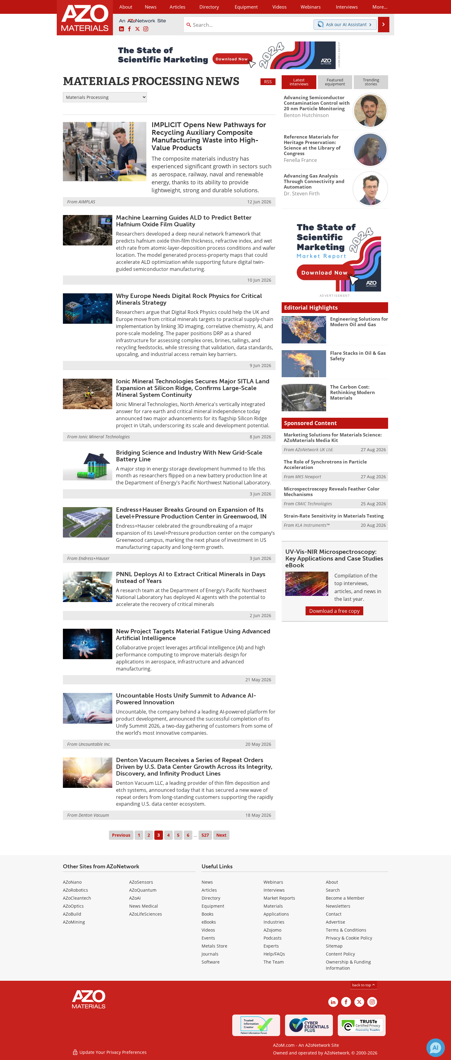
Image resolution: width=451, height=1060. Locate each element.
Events (208, 938)
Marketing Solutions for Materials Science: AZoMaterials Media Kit (333, 437)
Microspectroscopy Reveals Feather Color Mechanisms (332, 491)
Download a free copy (334, 611)
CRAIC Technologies (313, 504)
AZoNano (72, 882)
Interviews (274, 890)
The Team (274, 962)
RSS (268, 81)
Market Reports (279, 898)
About (332, 882)
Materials (273, 906)
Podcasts (273, 938)
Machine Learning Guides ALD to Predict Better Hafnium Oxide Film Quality (184, 221)
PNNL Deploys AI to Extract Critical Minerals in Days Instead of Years (190, 577)
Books (208, 914)
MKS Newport (308, 476)
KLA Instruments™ (312, 525)
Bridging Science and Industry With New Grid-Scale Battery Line (189, 456)
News (207, 882)
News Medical (143, 906)
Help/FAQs (274, 954)
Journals (210, 954)
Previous (121, 835)
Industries (274, 922)
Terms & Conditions (346, 930)
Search (333, 890)
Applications (276, 914)
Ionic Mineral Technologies (104, 437)
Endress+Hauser (94, 558)
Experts (271, 946)
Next (221, 835)
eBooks (209, 922)
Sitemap (334, 946)
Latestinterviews (299, 82)
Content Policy (340, 954)
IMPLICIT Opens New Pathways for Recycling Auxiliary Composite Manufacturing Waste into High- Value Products (209, 136)
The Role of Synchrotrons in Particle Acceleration (325, 464)
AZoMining (74, 922)
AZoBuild (72, 914)
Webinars (273, 882)
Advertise (335, 922)
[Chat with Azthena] (435, 1047)
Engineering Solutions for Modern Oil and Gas (359, 321)
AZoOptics (73, 906)
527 (205, 835)
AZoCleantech (77, 898)
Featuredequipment (335, 82)
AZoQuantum (142, 890)
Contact (333, 914)
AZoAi (135, 898)
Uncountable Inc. (95, 744)
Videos (208, 930)
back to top (362, 984)
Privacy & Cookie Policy (349, 938)
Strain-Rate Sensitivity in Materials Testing (334, 516)
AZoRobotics (75, 890)
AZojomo (272, 930)
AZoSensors (141, 882)
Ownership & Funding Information (348, 965)
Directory (209, 7)
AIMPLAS (87, 202)
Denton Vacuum (94, 815)
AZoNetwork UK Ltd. (314, 449)
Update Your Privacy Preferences (112, 1052)
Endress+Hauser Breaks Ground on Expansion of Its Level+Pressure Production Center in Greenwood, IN (191, 513)
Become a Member (345, 898)
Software (211, 962)
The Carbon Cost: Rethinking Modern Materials (352, 392)
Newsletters (338, 906)
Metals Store (214, 946)
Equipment (213, 906)
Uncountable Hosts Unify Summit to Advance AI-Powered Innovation (186, 699)
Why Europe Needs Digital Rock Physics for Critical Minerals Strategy (189, 299)
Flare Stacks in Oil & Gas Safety (358, 356)
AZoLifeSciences (145, 914)
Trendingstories (371, 82)
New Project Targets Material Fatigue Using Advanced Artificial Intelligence (193, 635)
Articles (209, 890)
